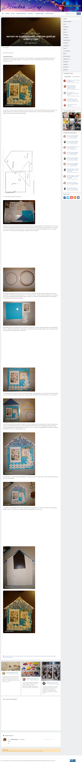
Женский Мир (3, 760)
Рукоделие (65, 42)
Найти (79, 13)
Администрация (40, 13)
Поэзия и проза (66, 40)
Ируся (70, 123)
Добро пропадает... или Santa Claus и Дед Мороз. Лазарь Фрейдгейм (73, 170)
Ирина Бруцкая (14, 739)
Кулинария (65, 34)
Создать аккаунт (68, 5)
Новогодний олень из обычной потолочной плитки (12, 672)
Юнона (64, 129)
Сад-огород (65, 45)
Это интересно (66, 50)
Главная (7, 13)
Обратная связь (49, 13)
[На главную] (7, 6)
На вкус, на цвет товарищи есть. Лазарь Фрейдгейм (72, 136)
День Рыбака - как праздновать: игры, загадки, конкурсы (73, 93)
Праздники (65, 61)
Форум (12, 13)
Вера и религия (66, 56)
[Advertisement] (31, 132)
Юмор (64, 53)
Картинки (30, 13)
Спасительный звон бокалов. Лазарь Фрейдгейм (73, 147)
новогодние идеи (52, 656)
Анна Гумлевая (71, 118)
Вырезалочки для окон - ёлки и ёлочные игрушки (53, 682)
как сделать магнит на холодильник (12, 656)
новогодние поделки (44, 656)
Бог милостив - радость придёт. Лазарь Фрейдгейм (72, 183)
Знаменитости (66, 58)
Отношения (65, 37)
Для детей (65, 67)
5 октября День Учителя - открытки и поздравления (72, 99)
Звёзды (65, 29)
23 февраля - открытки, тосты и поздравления (73, 81)
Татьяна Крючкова (77, 124)
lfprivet (68, 143)
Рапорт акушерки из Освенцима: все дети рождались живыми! (71, 87)
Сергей (64, 123)
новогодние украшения (8, 657)
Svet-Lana (77, 129)
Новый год (37, 656)
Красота (65, 32)
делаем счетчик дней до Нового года (27, 656)
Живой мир (65, 26)
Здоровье (65, 64)
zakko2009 (71, 129)
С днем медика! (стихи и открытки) (72, 105)
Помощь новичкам (21, 13)
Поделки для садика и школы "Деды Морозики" (33, 678)
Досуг (64, 24)
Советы (65, 48)
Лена (64, 117)
